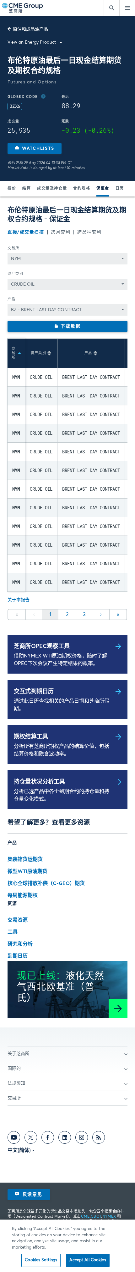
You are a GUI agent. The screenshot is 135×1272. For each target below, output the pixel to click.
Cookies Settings (41, 1260)
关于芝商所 (19, 1053)
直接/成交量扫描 (26, 232)
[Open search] (111, 8)
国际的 (14, 1068)
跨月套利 (60, 232)
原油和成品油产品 (30, 29)
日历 (120, 189)
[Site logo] (23, 8)
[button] (35, 148)
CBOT (96, 1217)
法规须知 (16, 1083)
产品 (11, 299)
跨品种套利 (89, 232)
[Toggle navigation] (127, 8)
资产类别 (15, 274)
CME (85, 1217)
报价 (12, 189)
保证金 (102, 189)
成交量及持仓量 (52, 189)
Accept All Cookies (87, 1260)
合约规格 (81, 189)
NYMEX (109, 1217)
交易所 (13, 248)
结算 (26, 189)
